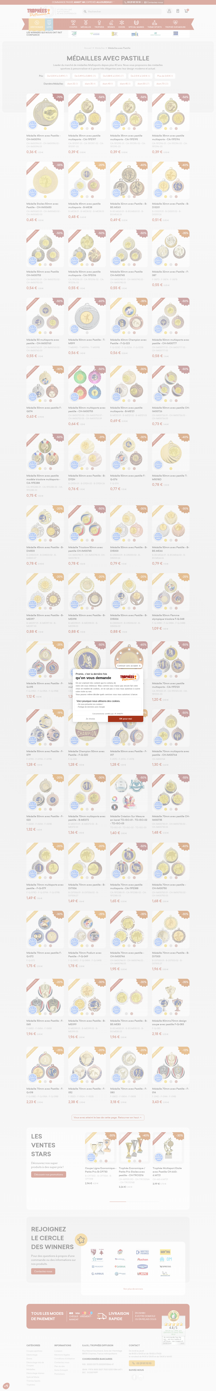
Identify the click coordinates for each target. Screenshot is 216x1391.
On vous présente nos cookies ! (90, 704)
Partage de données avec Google (91, 707)
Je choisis (90, 719)
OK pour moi (125, 719)
